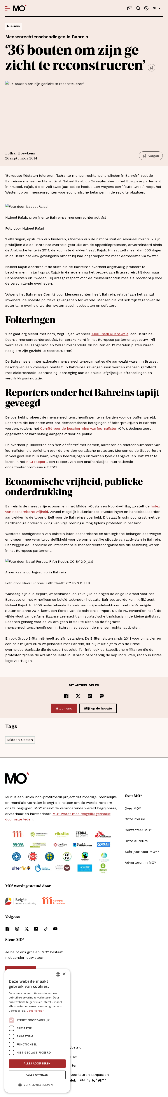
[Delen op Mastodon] (101, 696)
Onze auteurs (136, 841)
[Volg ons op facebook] (7, 929)
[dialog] (37, 1031)
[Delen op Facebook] (66, 696)
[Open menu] (7, 8)
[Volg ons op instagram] (17, 929)
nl (155, 8)
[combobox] (58, 974)
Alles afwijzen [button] (37, 1074)
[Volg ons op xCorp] (26, 929)
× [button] (64, 974)
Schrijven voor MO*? (142, 852)
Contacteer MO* (138, 830)
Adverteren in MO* (140, 862)
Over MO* (133, 808)
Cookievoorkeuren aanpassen (84, 1075)
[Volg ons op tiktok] (46, 929)
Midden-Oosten (20, 740)
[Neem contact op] (129, 8)
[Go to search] (138, 8)
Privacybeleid (70, 1047)
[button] (37, 1085)
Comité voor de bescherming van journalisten (78, 428)
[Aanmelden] (146, 8)
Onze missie (135, 819)
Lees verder (35, 1010)
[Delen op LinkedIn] (90, 696)
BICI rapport (36, 462)
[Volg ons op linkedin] (36, 929)
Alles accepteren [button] (37, 1063)
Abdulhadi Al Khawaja (109, 334)
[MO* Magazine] (19, 8)
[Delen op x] (78, 696)
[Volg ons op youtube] (55, 929)
